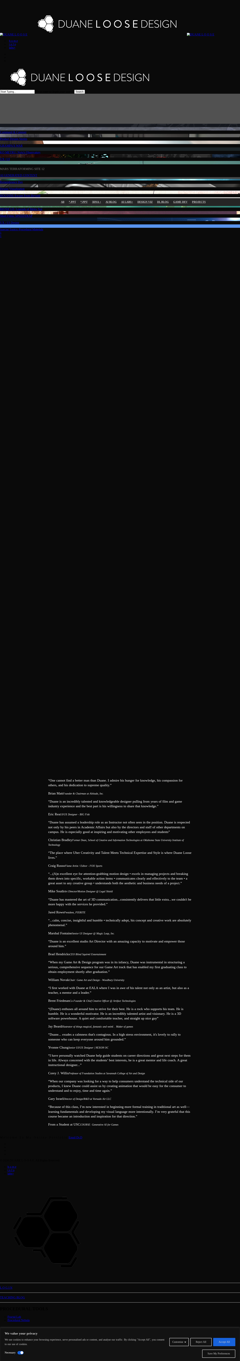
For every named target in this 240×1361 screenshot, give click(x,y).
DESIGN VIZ (145, 202)
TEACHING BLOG (12, 1297)
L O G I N (6, 1287)
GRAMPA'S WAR (11, 145)
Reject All (201, 1342)
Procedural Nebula (19, 1320)
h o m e (12, 1166)
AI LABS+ (127, 202)
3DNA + (96, 202)
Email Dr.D (75, 1137)
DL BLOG (163, 202)
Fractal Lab (14, 1316)
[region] (120, 1344)
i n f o (11, 1170)
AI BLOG (111, 202)
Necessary (10, 1352)
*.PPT (72, 202)
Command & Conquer (13, 132)
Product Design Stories (13, 138)
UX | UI (5, 159)
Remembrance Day (11, 182)
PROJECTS (199, 202)
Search (79, 91)
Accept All (224, 1342)
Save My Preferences (219, 1353)
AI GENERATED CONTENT (18, 175)
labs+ (11, 1173)
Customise (177, 1342)
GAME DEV (180, 202)
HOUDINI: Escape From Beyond (20, 195)
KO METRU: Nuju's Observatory (20, 152)
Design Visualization (12, 188)
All (62, 202)
